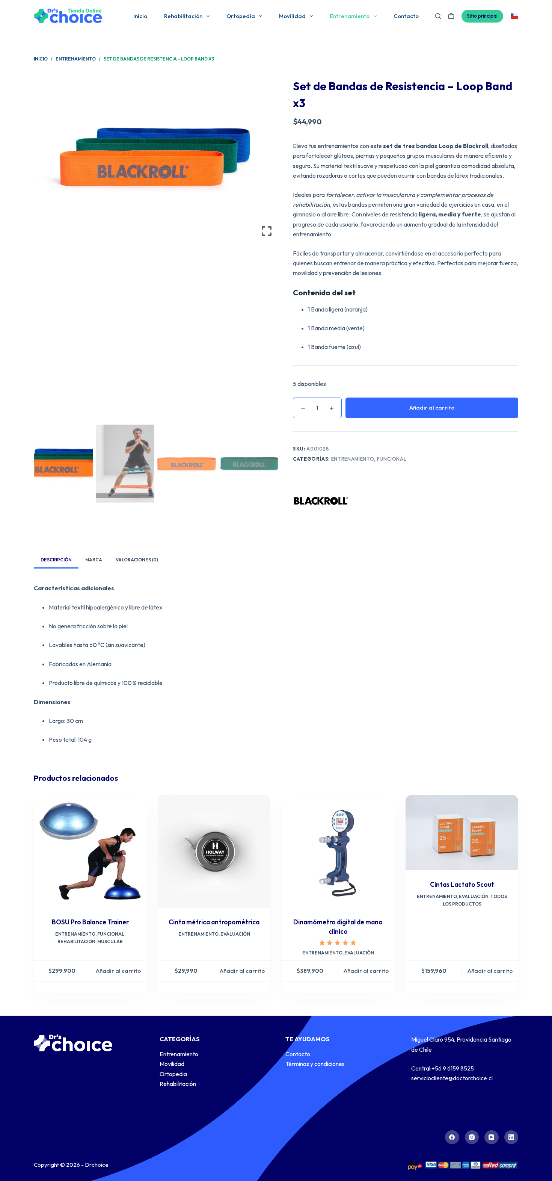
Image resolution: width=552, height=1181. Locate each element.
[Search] (438, 16)
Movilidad (292, 16)
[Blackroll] (321, 501)
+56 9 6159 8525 (452, 1068)
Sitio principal (482, 16)
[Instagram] (472, 1137)
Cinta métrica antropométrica (214, 922)
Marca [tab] (93, 560)
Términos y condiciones (315, 1064)
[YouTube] (491, 1137)
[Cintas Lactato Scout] (462, 832)
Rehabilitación (183, 16)
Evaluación (235, 934)
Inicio (140, 16)
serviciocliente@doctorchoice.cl (452, 1078)
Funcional (392, 459)
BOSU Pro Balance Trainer (90, 922)
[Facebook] (452, 1137)
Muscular (110, 941)
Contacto (406, 16)
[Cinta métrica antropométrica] (214, 851)
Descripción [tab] (56, 560)
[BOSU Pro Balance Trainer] (90, 851)
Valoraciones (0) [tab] (137, 560)
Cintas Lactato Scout (462, 884)
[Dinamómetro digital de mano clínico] (338, 851)
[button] (266, 252)
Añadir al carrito (431, 407)
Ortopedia (240, 16)
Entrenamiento (350, 16)
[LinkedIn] (511, 1137)
